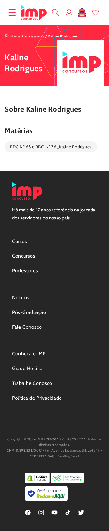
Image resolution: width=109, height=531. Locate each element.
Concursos (23, 256)
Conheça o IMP (29, 354)
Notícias (21, 297)
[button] (12, 12)
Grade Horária (27, 368)
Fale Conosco (27, 327)
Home (15, 36)
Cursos (19, 241)
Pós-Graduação (29, 312)
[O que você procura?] (55, 12)
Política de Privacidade (37, 398)
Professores (34, 36)
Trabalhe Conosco (32, 383)
